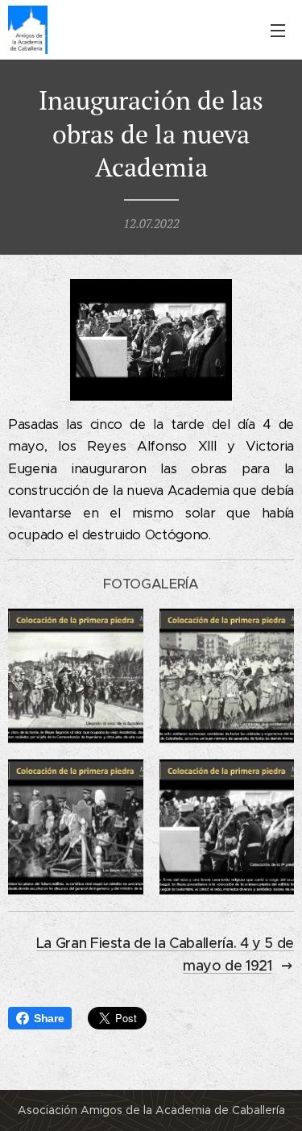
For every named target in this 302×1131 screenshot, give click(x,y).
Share (49, 1018)
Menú (278, 30)
